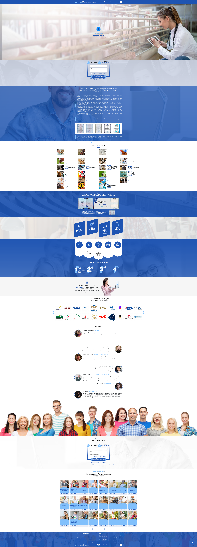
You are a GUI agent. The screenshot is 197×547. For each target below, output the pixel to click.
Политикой (100, 73)
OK (98, 544)
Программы (77, 537)
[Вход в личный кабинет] (121, 1)
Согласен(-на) (95, 73)
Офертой (104, 73)
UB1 (75, 541)
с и (99, 73)
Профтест (77, 538)
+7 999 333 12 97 (106, 539)
